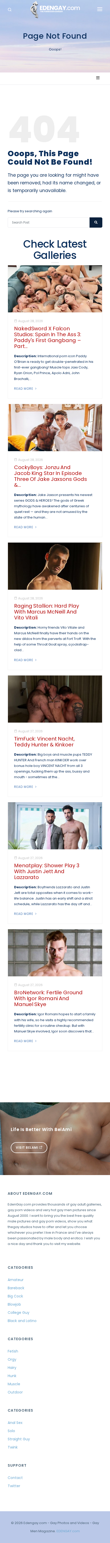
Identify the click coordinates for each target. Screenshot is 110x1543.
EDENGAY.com (68, 1531)
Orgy (12, 1359)
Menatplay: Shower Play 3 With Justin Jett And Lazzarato (46, 871)
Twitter (14, 1485)
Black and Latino (22, 1320)
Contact (15, 1477)
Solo (11, 1430)
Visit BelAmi (27, 1147)
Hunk (12, 1375)
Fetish (13, 1351)
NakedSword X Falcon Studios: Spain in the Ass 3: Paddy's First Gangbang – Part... (47, 337)
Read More (24, 388)
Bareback (16, 1288)
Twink (13, 1447)
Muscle (14, 1384)
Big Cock (15, 1296)
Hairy (12, 1367)
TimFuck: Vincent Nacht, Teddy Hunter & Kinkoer (44, 741)
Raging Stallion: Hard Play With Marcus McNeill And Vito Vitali (46, 611)
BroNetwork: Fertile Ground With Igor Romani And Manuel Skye (48, 998)
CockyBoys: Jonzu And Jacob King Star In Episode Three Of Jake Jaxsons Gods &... (50, 476)
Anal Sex (15, 1422)
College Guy (18, 1312)
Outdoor (15, 1392)
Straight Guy (19, 1439)
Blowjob (14, 1304)
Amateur (16, 1279)
